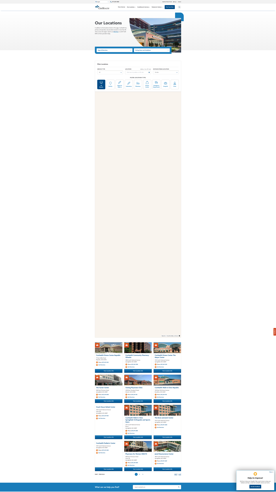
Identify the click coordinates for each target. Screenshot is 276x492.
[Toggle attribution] (179, 336)
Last (180, 474)
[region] (138, 215)
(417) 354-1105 (134, 394)
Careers (179, 1)
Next (175, 474)
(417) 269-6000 (105, 394)
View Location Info (113, 371)
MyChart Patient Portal (167, 1)
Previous (102, 474)
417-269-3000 (115, 2)
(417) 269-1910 (164, 394)
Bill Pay (174, 1)
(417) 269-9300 (105, 415)
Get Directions (101, 365)
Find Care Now (170, 7)
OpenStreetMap (170, 335)
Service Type (101, 69)
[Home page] (102, 7)
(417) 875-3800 (134, 430)
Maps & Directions (103, 50)
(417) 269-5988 (134, 364)
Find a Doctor (121, 7)
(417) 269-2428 (105, 362)
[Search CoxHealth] (179, 7)
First (96, 474)
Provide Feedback (255, 486)
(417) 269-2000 (105, 450)
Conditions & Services (143, 7)
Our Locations (130, 7)
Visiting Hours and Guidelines (143, 50)
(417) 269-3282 (164, 364)
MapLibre (164, 335)
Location (128, 69)
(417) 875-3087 (164, 461)
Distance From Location (161, 69)
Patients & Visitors (157, 7)
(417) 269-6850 (134, 462)
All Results (101, 86)
